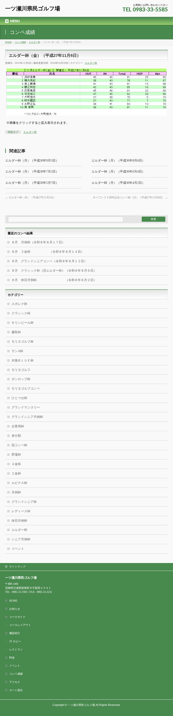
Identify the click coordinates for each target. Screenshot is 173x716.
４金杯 (16, 464)
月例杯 (16, 492)
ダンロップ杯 (20, 379)
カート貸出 (16, 690)
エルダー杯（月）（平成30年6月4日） (118, 171)
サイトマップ (17, 566)
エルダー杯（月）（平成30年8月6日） (118, 160)
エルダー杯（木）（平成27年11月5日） (30, 197)
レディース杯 (20, 511)
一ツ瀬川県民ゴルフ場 (32, 8)
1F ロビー (15, 641)
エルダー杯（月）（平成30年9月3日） (32, 160)
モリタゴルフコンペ (25, 388)
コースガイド (17, 616)
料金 (12, 657)
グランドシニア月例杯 (27, 417)
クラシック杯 (20, 313)
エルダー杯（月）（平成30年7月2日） (32, 171)
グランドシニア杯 (24, 501)
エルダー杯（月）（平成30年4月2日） (118, 182)
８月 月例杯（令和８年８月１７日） (38, 242)
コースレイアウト (20, 625)
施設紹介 (14, 633)
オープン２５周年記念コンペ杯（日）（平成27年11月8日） (130, 197)
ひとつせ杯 (19, 398)
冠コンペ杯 (19, 445)
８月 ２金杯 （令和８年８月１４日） (47, 251)
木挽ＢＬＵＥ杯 (22, 360)
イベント (17, 548)
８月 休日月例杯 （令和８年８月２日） (54, 280)
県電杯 (16, 454)
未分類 (16, 435)
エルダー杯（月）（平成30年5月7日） (32, 182)
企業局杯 (17, 426)
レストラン (16, 649)
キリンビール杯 (22, 322)
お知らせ (14, 608)
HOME (13, 600)
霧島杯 (16, 332)
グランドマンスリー (25, 407)
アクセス (14, 682)
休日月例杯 (19, 520)
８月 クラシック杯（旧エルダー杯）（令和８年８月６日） (54, 270)
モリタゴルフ (20, 370)
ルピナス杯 (19, 483)
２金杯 (16, 473)
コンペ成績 (16, 673)
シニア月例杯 (20, 539)
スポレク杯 (19, 304)
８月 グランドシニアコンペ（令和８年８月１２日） (49, 261)
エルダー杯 (91, 63)
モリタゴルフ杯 (22, 341)
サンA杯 (17, 351)
